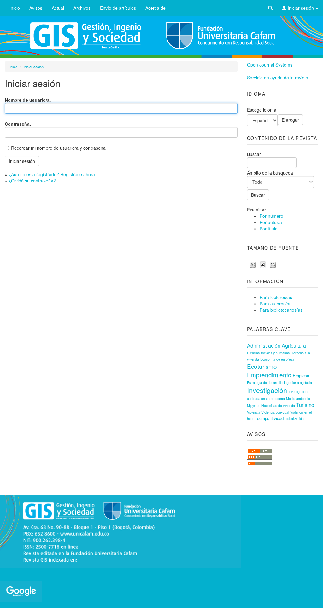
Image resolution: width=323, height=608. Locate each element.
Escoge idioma (261, 110)
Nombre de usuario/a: (28, 100)
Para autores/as (275, 303)
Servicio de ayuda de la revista (277, 77)
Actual (58, 8)
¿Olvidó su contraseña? (32, 180)
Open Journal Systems (269, 64)
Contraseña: (18, 124)
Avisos (35, 8)
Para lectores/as (276, 297)
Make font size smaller (253, 264)
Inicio (14, 8)
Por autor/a (271, 222)
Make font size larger (273, 264)
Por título (269, 228)
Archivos (82, 8)
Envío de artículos (118, 8)
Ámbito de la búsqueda (270, 173)
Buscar (254, 154)
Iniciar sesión (300, 8)
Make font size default (263, 264)
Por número (271, 216)
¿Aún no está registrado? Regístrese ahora (52, 174)
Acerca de (155, 8)
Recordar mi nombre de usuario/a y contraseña (58, 148)
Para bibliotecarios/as (281, 310)
